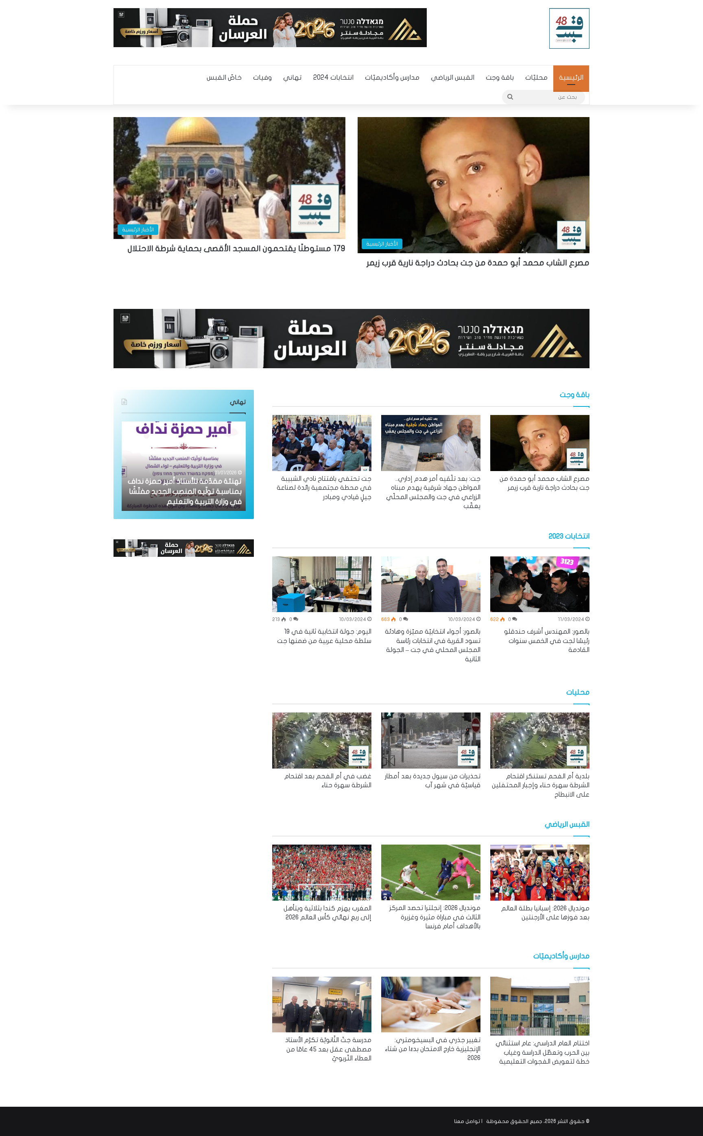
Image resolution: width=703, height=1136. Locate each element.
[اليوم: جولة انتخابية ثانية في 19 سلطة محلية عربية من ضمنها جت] (321, 584)
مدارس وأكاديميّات (392, 77)
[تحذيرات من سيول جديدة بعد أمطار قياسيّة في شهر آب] (430, 740)
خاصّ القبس (224, 77)
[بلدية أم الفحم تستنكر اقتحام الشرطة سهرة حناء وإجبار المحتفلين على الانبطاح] (539, 740)
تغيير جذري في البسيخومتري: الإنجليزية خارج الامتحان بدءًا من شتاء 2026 (432, 1049)
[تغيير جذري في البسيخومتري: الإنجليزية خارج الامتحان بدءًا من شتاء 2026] (430, 1004)
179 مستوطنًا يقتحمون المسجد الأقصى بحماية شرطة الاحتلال (236, 248)
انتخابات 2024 (333, 77)
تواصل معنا (467, 1121)
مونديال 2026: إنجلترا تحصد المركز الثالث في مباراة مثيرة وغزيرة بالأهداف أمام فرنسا (434, 917)
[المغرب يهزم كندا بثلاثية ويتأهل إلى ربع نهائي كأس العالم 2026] (321, 873)
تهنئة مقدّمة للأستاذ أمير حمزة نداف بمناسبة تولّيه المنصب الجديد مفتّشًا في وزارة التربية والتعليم (185, 492)
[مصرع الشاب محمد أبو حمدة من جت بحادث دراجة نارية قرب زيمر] (539, 443)
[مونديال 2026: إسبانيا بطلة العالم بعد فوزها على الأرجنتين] (539, 873)
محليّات (536, 77)
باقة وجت (500, 77)
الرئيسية (571, 77)
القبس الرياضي (452, 77)
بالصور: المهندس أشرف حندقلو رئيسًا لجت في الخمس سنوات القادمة (546, 640)
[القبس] (569, 28)
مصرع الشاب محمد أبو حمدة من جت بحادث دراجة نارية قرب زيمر (478, 262)
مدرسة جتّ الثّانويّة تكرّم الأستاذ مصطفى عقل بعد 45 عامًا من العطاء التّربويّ (328, 1049)
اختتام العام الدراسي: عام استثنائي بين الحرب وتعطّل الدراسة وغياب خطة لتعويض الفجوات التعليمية (542, 1052)
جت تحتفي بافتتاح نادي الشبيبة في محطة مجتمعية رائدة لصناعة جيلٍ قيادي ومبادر (324, 488)
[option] (539, 453)
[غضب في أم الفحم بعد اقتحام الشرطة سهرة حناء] (321, 740)
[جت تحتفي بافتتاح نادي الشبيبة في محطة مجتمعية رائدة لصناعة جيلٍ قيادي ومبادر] (321, 443)
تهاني (292, 77)
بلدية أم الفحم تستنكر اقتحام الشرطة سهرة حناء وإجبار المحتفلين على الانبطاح (540, 785)
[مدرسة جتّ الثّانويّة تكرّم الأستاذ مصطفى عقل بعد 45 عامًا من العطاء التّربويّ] (321, 1005)
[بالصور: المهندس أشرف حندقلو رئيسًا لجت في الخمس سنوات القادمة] (539, 584)
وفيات (262, 77)
